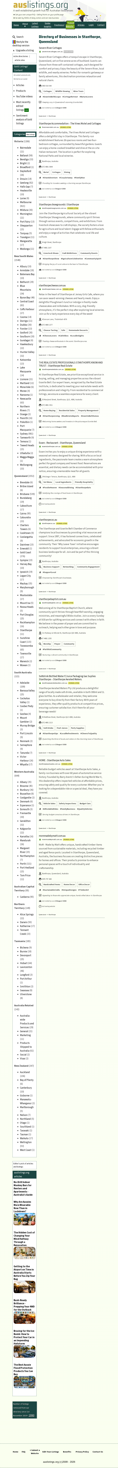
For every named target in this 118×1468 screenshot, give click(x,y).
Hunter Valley (27, 352)
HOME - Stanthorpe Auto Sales (55, 760)
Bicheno (24, 947)
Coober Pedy (26, 706)
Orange (23, 414)
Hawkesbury (26, 344)
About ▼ (25, 25)
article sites (20, 60)
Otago (23, 1123)
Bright (23, 163)
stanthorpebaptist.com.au (52, 599)
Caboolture (26, 506)
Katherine (25, 926)
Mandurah (25, 840)
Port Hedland (27, 867)
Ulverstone (26, 994)
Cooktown (25, 533)
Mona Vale (25, 387)
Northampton (27, 856)
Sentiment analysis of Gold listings (24, 119)
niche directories (20, 56)
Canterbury (26, 1088)
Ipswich (24, 572)
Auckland (25, 1072)
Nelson (23, 1115)
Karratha (24, 836)
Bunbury (24, 790)
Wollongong (26, 465)
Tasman (24, 1134)
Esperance (25, 805)
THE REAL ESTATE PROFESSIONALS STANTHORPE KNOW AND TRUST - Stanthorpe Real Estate (71, 364)
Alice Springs (27, 914)
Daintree (24, 544)
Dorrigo (24, 321)
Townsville (25, 653)
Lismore (24, 379)
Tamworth (25, 437)
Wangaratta (26, 241)
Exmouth (24, 809)
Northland (25, 1119)
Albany (23, 782)
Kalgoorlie (25, 829)
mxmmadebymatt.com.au (52, 836)
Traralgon (25, 237)
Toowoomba (26, 646)
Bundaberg (26, 498)
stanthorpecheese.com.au (52, 285)
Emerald (24, 548)
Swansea (24, 990)
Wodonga (25, 249)
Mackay (24, 583)
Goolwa (24, 714)
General (24, 1031)
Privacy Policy (82, 1451)
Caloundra (25, 517)
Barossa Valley (27, 690)
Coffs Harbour (27, 309)
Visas (22, 1058)
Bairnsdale (25, 148)
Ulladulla (25, 453)
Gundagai (25, 340)
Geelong (24, 183)
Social (23, 1054)
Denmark (24, 801)
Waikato (24, 1138)
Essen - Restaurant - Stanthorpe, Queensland (62, 443)
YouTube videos (24, 96)
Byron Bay (25, 297)
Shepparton (26, 225)
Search (19, 37)
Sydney (24, 434)
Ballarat (24, 155)
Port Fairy (25, 221)
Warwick (24, 661)
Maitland (24, 383)
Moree (23, 391)
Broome (24, 786)
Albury (23, 266)
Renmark (24, 741)
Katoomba (25, 360)
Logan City (25, 576)
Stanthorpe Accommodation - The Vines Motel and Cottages (70, 123)
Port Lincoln (26, 733)
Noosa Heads (27, 607)
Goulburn (25, 336)
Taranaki (24, 1130)
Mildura (24, 210)
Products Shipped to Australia (26, 1047)
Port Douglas (27, 614)
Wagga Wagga (27, 457)
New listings (30, 134)
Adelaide (24, 683)
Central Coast (27, 301)
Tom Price (25, 875)
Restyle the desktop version (21, 43)
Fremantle (25, 813)
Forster (24, 328)
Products (21, 91)
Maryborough (27, 587)
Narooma (24, 395)
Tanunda (24, 753)
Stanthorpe (26, 630)
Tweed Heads (27, 445)
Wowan (23, 665)
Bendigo (24, 159)
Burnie (23, 951)
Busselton (25, 794)
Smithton (25, 986)
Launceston (26, 967)
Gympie (24, 560)
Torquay (24, 233)
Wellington (26, 1142)
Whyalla (24, 764)
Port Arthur (26, 978)
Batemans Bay (27, 274)
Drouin (23, 179)
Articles (20, 85)
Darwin (23, 922)
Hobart (23, 963)
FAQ (23, 1451)
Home (15, 1451)
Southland (25, 1126)
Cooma (23, 317)
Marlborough (27, 1107)
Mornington (26, 214)
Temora (24, 441)
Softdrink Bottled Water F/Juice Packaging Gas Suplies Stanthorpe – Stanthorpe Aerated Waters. (67, 678)
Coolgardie (25, 797)
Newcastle (25, 398)
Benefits (67, 1451)
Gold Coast (25, 552)
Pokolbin (24, 422)
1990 (31, 1415)
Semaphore (26, 745)
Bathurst (24, 282)
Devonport (25, 955)
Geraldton (25, 821)
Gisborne (24, 1095)
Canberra (24, 897)
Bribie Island (26, 486)
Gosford (24, 332)
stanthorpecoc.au (48, 520)
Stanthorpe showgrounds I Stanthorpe (59, 204)
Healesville (26, 190)
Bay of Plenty (27, 1080)
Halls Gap (25, 186)
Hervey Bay (26, 564)
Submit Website (70, 25)
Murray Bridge (27, 725)
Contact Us (98, 1451)
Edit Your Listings (50, 1451)
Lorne (23, 198)
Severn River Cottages (50, 48)
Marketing (25, 1035)
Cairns (23, 513)
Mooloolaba (26, 595)
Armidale (24, 270)
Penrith (24, 418)
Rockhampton (27, 622)
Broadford (25, 167)
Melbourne (26, 202)
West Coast (25, 1150)
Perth (23, 864)
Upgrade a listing (25, 50)
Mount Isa (25, 603)
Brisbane (24, 494)
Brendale (24, 482)
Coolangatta (26, 537)
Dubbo (23, 325)
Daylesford (25, 171)
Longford (24, 975)
